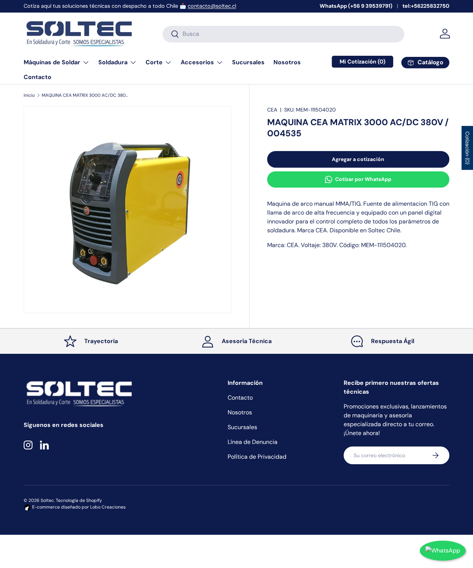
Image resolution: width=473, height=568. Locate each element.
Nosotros (287, 62)
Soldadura (112, 62)
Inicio (29, 95)
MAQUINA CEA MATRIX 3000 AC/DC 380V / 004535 (86, 95)
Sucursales (248, 62)
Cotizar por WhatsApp (363, 179)
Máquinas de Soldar (52, 62)
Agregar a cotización (358, 159)
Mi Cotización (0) (362, 61)
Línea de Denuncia (253, 442)
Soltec (47, 500)
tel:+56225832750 (425, 6)
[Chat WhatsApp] (443, 551)
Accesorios (197, 62)
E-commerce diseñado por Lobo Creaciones (78, 507)
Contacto (37, 77)
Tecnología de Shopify (79, 500)
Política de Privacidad (257, 457)
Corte (154, 62)
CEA (272, 109)
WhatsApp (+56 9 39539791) (356, 6)
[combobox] (283, 33)
